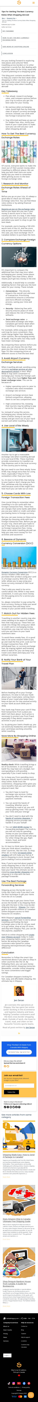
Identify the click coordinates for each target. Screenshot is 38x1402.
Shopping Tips (11, 18)
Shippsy (22, 907)
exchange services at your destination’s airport (17, 370)
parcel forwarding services (16, 918)
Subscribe (11, 1092)
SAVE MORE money (21, 827)
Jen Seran (30, 1027)
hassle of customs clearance (18, 818)
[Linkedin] (19, 1033)
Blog (3, 18)
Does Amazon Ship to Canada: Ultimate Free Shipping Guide (17, 1220)
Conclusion (8, 53)
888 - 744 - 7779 (29, 1318)
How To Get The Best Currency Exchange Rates (16, 39)
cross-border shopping (19, 872)
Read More (6, 1177)
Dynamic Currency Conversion (15, 572)
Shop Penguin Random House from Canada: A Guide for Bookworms (17, 1283)
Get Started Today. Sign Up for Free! (19, 1052)
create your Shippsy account (18, 935)
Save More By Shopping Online (16, 47)
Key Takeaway (8, 31)
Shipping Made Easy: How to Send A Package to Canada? (19, 1156)
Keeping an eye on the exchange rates (18, 209)
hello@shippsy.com (12, 1318)
